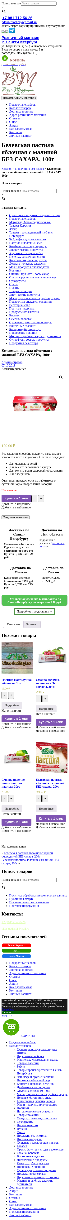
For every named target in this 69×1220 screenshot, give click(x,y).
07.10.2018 (8, 365)
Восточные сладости (22, 325)
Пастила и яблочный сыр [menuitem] (33, 1080)
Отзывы (14, 118)
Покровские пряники (23, 332)
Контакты (15, 132)
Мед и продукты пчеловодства (29, 267)
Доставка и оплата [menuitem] (21, 1187)
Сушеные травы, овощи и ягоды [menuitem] (38, 1142)
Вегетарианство (19, 305)
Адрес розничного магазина (27, 115)
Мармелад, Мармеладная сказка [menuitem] (37, 1059)
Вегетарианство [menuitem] (27, 1125)
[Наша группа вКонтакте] (3, 32)
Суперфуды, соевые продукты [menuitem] (36, 1170)
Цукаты (14, 287)
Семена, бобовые (20, 318)
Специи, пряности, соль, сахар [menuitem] (37, 1118)
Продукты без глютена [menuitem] (32, 1135)
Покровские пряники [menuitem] (31, 1166)
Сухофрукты (17, 280)
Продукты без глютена (24, 312)
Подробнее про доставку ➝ (34, 611)
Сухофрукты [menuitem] (25, 1121)
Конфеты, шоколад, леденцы (28, 246)
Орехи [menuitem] (21, 1132)
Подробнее (12, 705)
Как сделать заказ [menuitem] (20, 1204)
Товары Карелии (20, 225)
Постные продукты (21, 308)
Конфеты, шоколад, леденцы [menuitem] (35, 1083)
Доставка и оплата (21, 111)
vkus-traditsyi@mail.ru (19, 22)
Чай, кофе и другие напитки (27, 239)
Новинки (15, 270)
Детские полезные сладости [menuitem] (35, 1111)
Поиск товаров (11, 3)
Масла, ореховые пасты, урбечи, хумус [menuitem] (42, 1094)
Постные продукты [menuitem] (29, 1139)
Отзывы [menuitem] (14, 1197)
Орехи (13, 284)
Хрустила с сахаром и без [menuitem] (33, 1090)
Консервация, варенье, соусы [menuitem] (36, 1101)
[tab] (14, 624)
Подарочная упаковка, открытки (30, 301)
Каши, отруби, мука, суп (25, 329)
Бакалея (14, 315)
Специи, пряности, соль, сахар (29, 274)
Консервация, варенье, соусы (28, 260)
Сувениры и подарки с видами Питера (34, 215)
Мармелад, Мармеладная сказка (30, 222)
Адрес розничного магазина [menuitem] (27, 1208)
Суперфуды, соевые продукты (29, 339)
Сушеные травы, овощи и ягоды (30, 322)
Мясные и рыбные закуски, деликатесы (35, 336)
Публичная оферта (21, 899)
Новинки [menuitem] (23, 1108)
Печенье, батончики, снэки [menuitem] (35, 1097)
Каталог (7, 168)
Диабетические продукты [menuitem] (33, 1087)
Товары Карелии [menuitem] (28, 1063)
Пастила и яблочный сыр (25, 242)
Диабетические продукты (26, 249)
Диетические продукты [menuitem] (32, 1159)
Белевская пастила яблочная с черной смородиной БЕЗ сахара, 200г (27, 854)
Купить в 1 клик (16, 498)
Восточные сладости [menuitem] (30, 1156)
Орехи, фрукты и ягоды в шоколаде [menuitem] (40, 1149)
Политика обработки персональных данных (38, 895)
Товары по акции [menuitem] (28, 1115)
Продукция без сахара (29, 168)
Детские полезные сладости (27, 263)
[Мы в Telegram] (12, 32)
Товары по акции (20, 291)
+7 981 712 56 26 (17, 18)
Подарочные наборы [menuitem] (22, 1042)
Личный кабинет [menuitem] (20, 1215)
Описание (13, 624)
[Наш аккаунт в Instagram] (6, 32)
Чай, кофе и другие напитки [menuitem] (35, 1076)
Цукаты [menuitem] (22, 1128)
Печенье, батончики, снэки (27, 256)
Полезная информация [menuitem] (24, 1211)
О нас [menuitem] (13, 1201)
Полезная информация (24, 905)
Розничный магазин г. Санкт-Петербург (20, 40)
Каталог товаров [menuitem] (20, 1045)
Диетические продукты (24, 294)
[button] (16, 504)
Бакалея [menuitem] (22, 1146)
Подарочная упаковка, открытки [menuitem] (38, 1177)
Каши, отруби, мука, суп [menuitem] (33, 1163)
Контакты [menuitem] (15, 1194)
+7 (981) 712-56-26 (13, 922)
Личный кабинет (20, 135)
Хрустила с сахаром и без (26, 253)
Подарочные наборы (22, 104)
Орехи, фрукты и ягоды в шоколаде (32, 277)
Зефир (13, 229)
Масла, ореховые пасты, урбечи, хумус (34, 298)
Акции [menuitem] (13, 1191)
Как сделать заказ (20, 128)
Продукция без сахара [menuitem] (31, 1173)
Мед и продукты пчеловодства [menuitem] (37, 1104)
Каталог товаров (20, 108)
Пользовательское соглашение (29, 902)
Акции (13, 125)
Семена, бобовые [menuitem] (28, 1153)
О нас (13, 121)
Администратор (12, 362)
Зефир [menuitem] (21, 1066)
